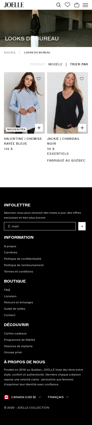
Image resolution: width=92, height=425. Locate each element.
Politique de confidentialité (22, 259)
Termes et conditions (18, 271)
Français (56, 397)
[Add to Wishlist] (38, 78)
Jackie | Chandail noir (63, 141)
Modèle (55, 64)
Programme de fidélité (19, 340)
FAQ (7, 290)
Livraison (10, 296)
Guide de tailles (14, 309)
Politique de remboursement (24, 265)
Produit (38, 64)
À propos (10, 246)
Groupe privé (13, 352)
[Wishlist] (67, 4)
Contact (9, 315)
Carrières (10, 252)
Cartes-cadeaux (15, 333)
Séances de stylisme (18, 346)
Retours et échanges (18, 302)
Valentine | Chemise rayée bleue (23, 141)
